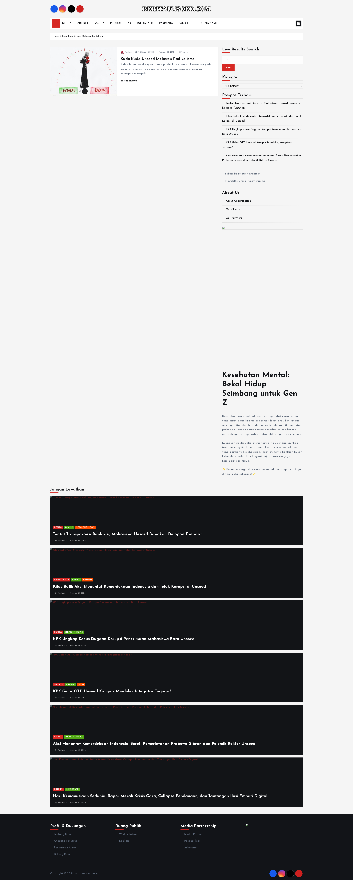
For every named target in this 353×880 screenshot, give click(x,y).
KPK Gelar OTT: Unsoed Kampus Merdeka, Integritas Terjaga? (112, 691)
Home (56, 36)
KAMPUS (69, 527)
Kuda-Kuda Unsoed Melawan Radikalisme (82, 36)
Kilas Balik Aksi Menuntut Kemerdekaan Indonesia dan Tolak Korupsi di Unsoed (129, 587)
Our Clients (233, 209)
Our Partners (234, 218)
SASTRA (99, 23)
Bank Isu (124, 841)
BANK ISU (185, 23)
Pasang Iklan (192, 841)
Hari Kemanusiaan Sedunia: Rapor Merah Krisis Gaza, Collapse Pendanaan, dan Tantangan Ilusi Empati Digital (160, 796)
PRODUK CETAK (120, 23)
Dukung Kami (62, 854)
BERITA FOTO (61, 580)
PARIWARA (166, 23)
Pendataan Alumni (65, 848)
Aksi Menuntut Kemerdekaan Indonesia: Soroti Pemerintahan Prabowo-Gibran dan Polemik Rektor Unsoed (154, 744)
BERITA (66, 23)
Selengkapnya (129, 81)
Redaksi (128, 52)
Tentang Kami (62, 834)
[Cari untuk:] (262, 60)
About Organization (238, 201)
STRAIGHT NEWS (85, 527)
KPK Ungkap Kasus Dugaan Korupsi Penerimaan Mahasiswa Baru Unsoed (124, 639)
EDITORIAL (140, 52)
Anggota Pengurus (65, 841)
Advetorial (190, 848)
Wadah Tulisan (128, 834)
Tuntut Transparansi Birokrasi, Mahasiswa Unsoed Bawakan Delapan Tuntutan (128, 534)
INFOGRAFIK (145, 23)
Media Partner (193, 834)
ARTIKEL (83, 23)
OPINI (151, 52)
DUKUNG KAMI (207, 23)
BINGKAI (76, 580)
